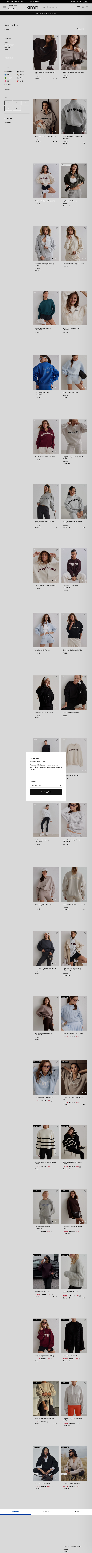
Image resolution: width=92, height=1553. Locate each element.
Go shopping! (46, 792)
